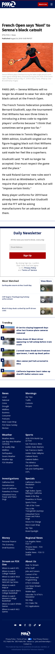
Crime (4, 403)
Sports (29, 434)
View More (46, 281)
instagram (30, 625)
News (14, 35)
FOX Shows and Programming (31, 578)
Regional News (34, 537)
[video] (46, 288)
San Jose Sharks (32, 465)
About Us (30, 561)
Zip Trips (29, 397)
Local (4, 397)
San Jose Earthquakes (34, 468)
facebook (25, 625)
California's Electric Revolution (33, 483)
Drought (5, 406)
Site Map (29, 600)
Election (5, 428)
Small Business (8, 547)
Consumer (6, 415)
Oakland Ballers (31, 459)
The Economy (8, 544)
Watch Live (43, 4)
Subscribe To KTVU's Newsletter (34, 595)
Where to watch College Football (8, 572)
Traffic (28, 400)
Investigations (10, 478)
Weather (7, 434)
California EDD (8, 482)
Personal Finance (9, 541)
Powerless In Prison (10, 491)
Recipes (28, 406)
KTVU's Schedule (32, 583)
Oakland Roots (31, 456)
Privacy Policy (30, 268)
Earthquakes (7, 453)
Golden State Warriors (34, 447)
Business (5, 412)
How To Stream (32, 565)
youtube (20, 625)
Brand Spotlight (31, 531)
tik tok (35, 625)
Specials (30, 478)
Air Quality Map (8, 447)
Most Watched (10, 280)
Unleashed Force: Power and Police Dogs (9, 496)
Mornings (30, 393)
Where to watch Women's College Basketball (9, 598)
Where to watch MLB (11, 576)
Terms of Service (29, 270)
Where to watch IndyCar (8, 586)
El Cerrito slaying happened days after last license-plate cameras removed (32, 330)
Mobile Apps (30, 591)
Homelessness (8, 485)
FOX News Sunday (9, 425)
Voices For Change (33, 522)
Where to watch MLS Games (10, 610)
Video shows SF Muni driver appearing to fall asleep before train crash (34, 342)
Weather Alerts (8, 438)
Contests (29, 403)
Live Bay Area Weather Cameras (11, 442)
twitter (40, 625)
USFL (27, 472)
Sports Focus (30, 502)
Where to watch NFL (10, 568)
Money (6, 537)
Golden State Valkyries (34, 453)
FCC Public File (31, 603)
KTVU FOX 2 (6, 35)
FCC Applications (32, 606)
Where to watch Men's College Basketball (11, 591)
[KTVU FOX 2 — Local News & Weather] (9, 4)
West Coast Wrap (9, 422)
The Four (29, 487)
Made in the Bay (32, 496)
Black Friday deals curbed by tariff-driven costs (19, 309)
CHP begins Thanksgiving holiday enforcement (15, 298)
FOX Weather (7, 462)
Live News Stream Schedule (33, 587)
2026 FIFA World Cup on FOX (34, 439)
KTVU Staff (29, 568)
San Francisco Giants (34, 450)
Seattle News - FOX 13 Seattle (34, 553)
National (5, 400)
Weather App (7, 459)
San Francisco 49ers (33, 444)
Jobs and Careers (32, 571)
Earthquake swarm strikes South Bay (17, 285)
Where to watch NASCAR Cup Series (10, 581)
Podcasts (6, 418)
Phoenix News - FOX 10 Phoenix (33, 548)
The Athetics (30, 462)
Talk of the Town (32, 505)
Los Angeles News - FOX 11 (33, 542)
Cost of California (9, 488)
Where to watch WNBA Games (11, 605)
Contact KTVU (31, 574)
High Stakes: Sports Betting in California (33, 491)
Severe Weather (8, 456)
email (15, 625)
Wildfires (5, 409)
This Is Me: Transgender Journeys (34, 509)
